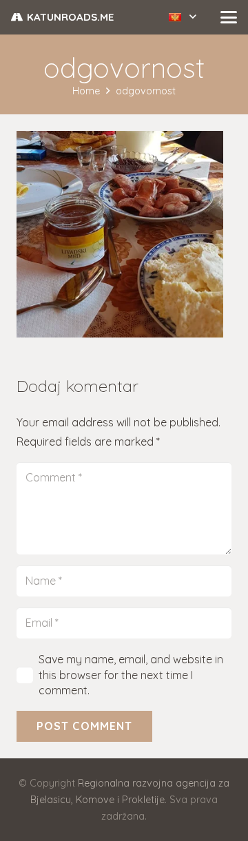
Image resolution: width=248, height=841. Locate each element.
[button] (182, 17)
